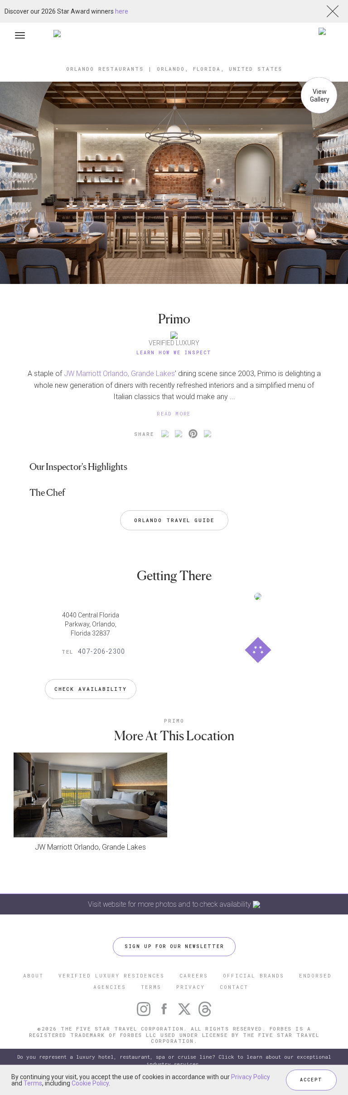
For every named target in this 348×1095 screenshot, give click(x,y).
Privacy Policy (250, 1076)
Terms (33, 1083)
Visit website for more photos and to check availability (170, 904)
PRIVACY (190, 986)
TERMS (151, 986)
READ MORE (174, 413)
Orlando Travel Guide (174, 520)
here (121, 11)
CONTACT (234, 986)
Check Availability (90, 688)
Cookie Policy (90, 1083)
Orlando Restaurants (105, 68)
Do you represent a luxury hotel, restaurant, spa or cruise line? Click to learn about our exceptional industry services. (174, 1060)
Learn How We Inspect (174, 353)
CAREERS (193, 975)
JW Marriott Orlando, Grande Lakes (119, 373)
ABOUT (33, 975)
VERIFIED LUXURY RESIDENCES (111, 975)
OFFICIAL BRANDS (253, 975)
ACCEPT (311, 1080)
